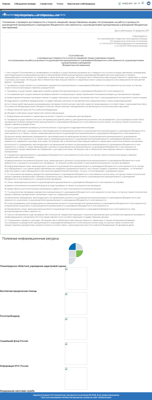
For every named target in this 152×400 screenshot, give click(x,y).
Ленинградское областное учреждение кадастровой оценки (33, 266)
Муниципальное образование (17, 15)
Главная (6, 4)
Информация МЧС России (14, 366)
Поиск (60, 4)
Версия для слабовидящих (81, 4)
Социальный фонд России (14, 341)
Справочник (46, 4)
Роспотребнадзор (10, 316)
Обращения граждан (25, 4)
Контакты (60, 15)
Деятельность (44, 15)
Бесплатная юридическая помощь (18, 291)
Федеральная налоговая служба (17, 391)
